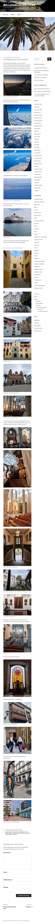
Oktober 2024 (37, 112)
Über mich (5, 14)
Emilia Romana (37, 215)
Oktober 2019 (37, 174)
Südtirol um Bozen (38, 269)
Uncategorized (37, 280)
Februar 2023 (37, 134)
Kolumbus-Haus (23, 831)
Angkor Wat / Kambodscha (40, 77)
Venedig (36, 282)
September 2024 (38, 115)
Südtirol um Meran (38, 272)
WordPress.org (37, 331)
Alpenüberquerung (38, 199)
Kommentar (7, 852)
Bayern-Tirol (37, 204)
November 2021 (38, 158)
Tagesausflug (37, 274)
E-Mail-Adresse (8, 879)
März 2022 (36, 147)
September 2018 (38, 185)
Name (5, 872)
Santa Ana (8, 834)
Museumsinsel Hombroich (44, 88)
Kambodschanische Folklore (40, 67)
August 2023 (37, 128)
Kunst (35, 231)
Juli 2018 (36, 190)
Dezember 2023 (38, 117)
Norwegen (36, 242)
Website (5, 887)
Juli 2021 (36, 166)
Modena (36, 234)
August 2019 (37, 179)
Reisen (19, 14)
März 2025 (36, 107)
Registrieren (37, 320)
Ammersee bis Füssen (39, 201)
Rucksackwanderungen (39, 261)
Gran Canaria (14, 831)
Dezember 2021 (38, 155)
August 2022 (37, 136)
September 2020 (38, 169)
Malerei (13, 14)
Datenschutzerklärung (8, 920)
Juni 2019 (36, 182)
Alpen (7, 831)
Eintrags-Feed (37, 325)
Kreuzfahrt (14, 830)
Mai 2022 (36, 142)
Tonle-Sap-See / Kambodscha (41, 74)
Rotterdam (36, 258)
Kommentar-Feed (38, 328)
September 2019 (38, 177)
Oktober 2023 (37, 123)
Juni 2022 (36, 139)
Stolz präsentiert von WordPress (21, 920)
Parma (35, 247)
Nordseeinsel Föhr (38, 239)
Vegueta (14, 834)
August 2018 (37, 188)
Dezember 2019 (38, 171)
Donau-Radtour (37, 212)
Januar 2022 (37, 152)
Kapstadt (36, 223)
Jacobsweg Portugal (38, 220)
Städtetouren (37, 266)
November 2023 (38, 120)
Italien (35, 218)
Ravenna (36, 253)
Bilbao (35, 207)
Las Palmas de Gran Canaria (21, 833)
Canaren (8, 830)
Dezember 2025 (38, 104)
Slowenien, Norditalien (39, 264)
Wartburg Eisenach (38, 288)
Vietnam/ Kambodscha (39, 285)
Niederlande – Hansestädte (40, 237)
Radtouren (36, 250)
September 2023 (38, 125)
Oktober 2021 (37, 161)
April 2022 (36, 144)
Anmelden (36, 322)
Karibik (35, 226)
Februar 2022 (37, 150)
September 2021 (38, 163)
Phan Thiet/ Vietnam (39, 80)
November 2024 (38, 109)
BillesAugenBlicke (19, 5)
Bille (18, 57)
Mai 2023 (36, 131)
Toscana (36, 277)
